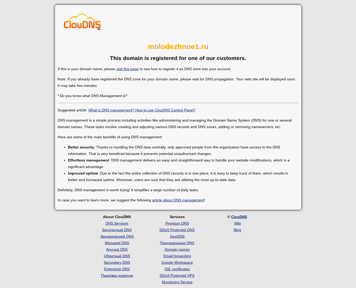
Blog (237, 230)
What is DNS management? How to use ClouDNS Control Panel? (141, 110)
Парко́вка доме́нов (117, 275)
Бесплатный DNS (117, 230)
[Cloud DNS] (82, 23)
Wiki (237, 223)
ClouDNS (239, 217)
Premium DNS (177, 223)
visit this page (127, 69)
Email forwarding (177, 256)
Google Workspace (177, 262)
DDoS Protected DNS (177, 230)
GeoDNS (177, 236)
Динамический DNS (117, 236)
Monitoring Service (177, 282)
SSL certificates (177, 269)
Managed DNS (117, 243)
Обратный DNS (117, 256)
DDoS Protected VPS (177, 275)
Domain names (177, 249)
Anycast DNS (117, 249)
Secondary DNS (117, 262)
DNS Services (117, 223)
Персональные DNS (177, 243)
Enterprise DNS (117, 269)
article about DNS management (178, 200)
